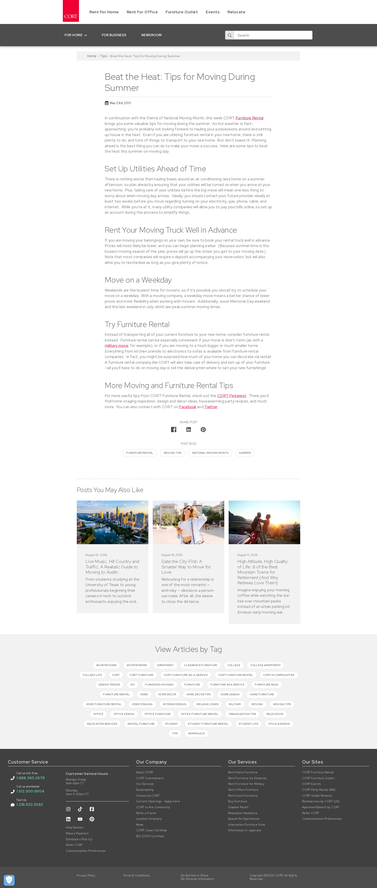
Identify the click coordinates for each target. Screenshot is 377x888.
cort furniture (142, 675)
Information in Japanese (245, 830)
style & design (279, 723)
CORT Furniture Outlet (318, 778)
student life (248, 723)
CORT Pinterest (231, 395)
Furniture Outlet (182, 11)
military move (116, 345)
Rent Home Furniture (243, 772)
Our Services (145, 784)
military (235, 704)
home (144, 694)
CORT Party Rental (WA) (319, 790)
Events (213, 11)
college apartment (266, 665)
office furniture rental (199, 714)
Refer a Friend (146, 813)
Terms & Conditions (136, 875)
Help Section (74, 827)
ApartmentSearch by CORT (321, 807)
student (171, 723)
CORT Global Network (317, 796)
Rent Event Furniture (243, 796)
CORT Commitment (150, 778)
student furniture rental (208, 723)
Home (91, 56)
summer (245, 452)
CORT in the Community (153, 807)
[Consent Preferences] (9, 880)
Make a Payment (77, 833)
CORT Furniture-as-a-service (186, 675)
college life (92, 675)
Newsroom (151, 35)
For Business (114, 35)
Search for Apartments (243, 819)
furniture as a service (227, 684)
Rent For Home (104, 11)
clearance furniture (200, 665)
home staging (142, 704)
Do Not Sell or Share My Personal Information (197, 877)
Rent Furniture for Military (246, 784)
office (98, 714)
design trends (109, 684)
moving (257, 704)
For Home (73, 35)
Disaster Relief (238, 807)
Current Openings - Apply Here (158, 801)
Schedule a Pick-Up (79, 839)
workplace (196, 733)
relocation (274, 714)
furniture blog (266, 684)
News (139, 825)
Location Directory (149, 819)
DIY (132, 684)
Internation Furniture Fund (246, 825)
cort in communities (278, 675)
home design (230, 694)
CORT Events (311, 784)
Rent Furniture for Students (247, 778)
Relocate (236, 11)
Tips (103, 56)
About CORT (144, 772)
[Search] (229, 35)
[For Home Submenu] (86, 35)
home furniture (262, 694)
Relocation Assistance (243, 813)
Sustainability (145, 790)
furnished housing (159, 684)
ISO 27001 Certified (150, 836)
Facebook (187, 406)
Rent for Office (142, 11)
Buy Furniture (237, 801)
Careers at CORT (148, 796)
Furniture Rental (250, 118)
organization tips (242, 714)
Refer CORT (74, 845)
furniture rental (139, 452)
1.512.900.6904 (30, 791)
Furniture (192, 684)
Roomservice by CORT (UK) (321, 801)
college (234, 665)
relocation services (102, 723)
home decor (167, 694)
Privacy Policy (86, 875)
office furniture (158, 714)
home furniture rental (104, 704)
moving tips (173, 452)
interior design (174, 704)
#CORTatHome (106, 665)
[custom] (68, 809)
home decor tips (199, 694)
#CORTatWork (137, 665)
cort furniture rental (235, 675)
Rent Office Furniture (243, 790)
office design (124, 714)
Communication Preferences (86, 851)
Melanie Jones (207, 704)
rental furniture (141, 723)
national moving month (210, 452)
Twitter (210, 406)
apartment (165, 665)
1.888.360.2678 (30, 778)
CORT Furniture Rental (318, 772)
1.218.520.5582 (29, 804)
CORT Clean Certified (151, 830)
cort (116, 675)
